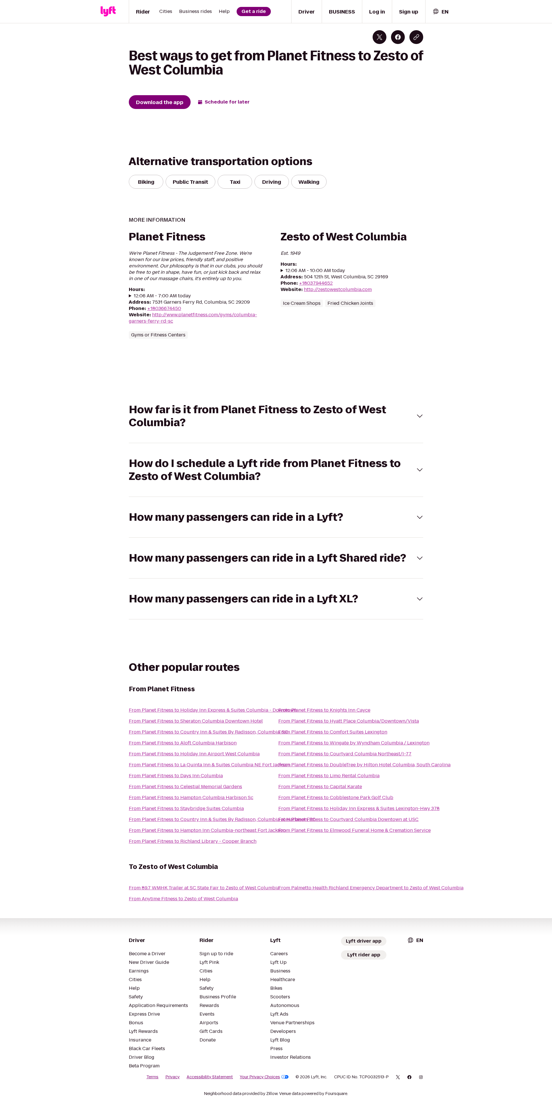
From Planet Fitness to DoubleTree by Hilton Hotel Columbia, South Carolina (364, 764)
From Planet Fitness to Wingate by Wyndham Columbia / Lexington (354, 743)
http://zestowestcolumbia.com (338, 289)
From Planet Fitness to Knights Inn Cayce (324, 710)
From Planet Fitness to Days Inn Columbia (176, 775)
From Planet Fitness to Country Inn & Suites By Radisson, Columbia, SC (208, 732)
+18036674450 (164, 308)
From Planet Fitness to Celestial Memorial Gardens (185, 786)
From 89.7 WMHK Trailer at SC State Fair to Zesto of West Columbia (204, 887)
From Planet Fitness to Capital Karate (320, 786)
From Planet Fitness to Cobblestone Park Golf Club (335, 797)
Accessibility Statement (210, 1077)
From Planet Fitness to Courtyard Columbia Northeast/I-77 (344, 753)
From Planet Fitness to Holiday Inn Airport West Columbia (194, 753)
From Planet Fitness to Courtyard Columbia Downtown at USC (348, 819)
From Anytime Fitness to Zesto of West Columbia (183, 898)
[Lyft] (108, 11)
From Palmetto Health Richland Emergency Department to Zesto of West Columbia (370, 887)
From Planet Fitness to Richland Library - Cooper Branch (192, 841)
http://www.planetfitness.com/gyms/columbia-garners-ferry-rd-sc (193, 317)
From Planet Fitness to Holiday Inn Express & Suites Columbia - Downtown (213, 710)
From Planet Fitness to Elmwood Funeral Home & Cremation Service (354, 830)
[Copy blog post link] (416, 37)
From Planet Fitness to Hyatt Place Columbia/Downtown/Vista (348, 721)
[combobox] (440, 11)
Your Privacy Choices (260, 1077)
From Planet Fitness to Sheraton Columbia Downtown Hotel (196, 721)
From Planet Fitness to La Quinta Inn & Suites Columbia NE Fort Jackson (209, 764)
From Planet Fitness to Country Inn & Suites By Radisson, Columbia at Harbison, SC (222, 819)
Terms (152, 1077)
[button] (276, 416)
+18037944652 (316, 283)
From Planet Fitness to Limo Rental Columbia (328, 775)
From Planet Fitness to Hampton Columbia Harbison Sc (191, 797)
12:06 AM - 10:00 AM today (315, 270)
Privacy (172, 1077)
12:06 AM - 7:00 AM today (162, 296)
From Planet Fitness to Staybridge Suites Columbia (186, 808)
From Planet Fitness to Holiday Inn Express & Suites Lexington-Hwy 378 (359, 808)
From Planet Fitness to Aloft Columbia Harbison (183, 743)
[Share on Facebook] (398, 37)
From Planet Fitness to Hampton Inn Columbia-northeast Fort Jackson (207, 830)
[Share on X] (379, 37)
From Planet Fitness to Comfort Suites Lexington (332, 732)
